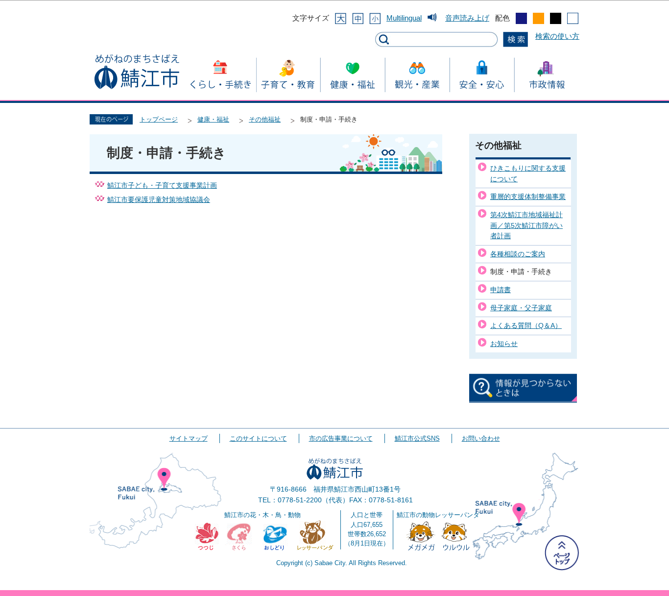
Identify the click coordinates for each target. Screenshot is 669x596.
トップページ (159, 119)
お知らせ (504, 344)
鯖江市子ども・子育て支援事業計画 (162, 185)
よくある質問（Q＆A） (526, 325)
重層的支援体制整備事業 (528, 196)
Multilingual (404, 18)
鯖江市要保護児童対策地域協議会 (158, 199)
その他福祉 (265, 119)
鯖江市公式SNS (417, 438)
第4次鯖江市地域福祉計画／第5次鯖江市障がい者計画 (526, 225)
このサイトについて (258, 438)
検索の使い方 (557, 36)
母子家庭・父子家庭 (521, 308)
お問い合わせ (481, 438)
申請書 (500, 290)
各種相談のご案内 (517, 254)
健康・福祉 (213, 119)
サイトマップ (188, 438)
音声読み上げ (467, 18)
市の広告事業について (341, 438)
